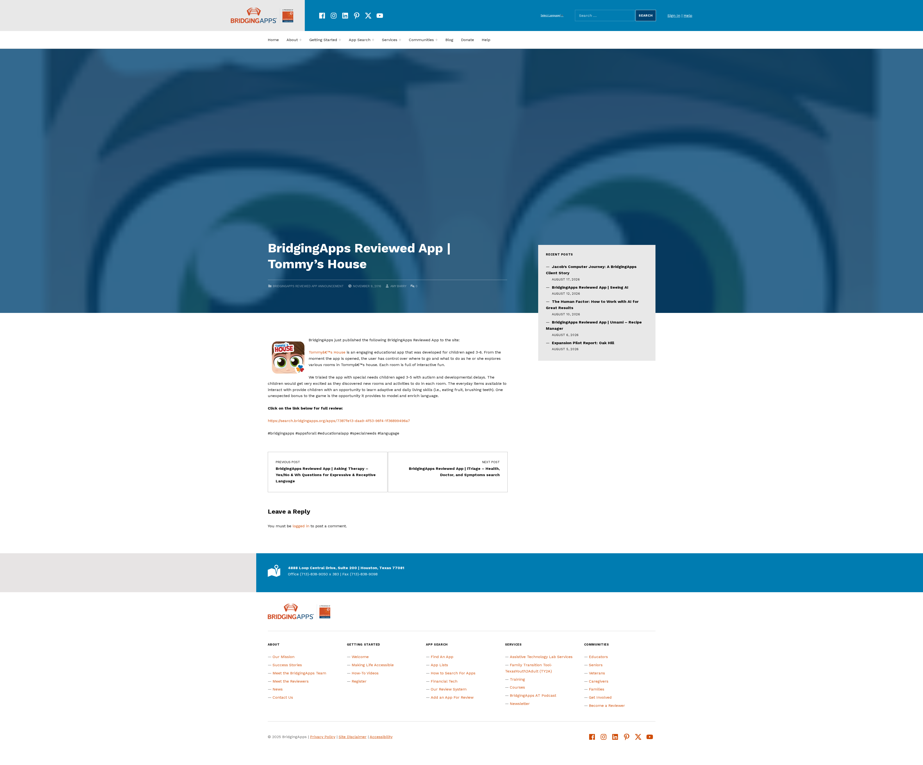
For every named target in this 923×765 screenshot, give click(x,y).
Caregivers (598, 681)
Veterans (597, 673)
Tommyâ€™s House (327, 352)
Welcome (360, 656)
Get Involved (600, 697)
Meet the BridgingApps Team (299, 673)
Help (688, 15)
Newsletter (520, 703)
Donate (467, 39)
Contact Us (283, 697)
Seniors (596, 665)
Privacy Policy (322, 736)
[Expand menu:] (300, 40)
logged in (301, 526)
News (278, 689)
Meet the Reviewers (291, 681)
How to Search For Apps (453, 673)
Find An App (442, 656)
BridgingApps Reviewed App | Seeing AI (590, 287)
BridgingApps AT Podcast (533, 695)
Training (517, 679)
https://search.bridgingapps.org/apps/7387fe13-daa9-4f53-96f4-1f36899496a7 (339, 420)
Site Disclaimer (353, 736)
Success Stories (287, 665)
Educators (598, 656)
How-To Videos (365, 673)
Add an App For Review (452, 697)
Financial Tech (444, 681)
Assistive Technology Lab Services (541, 656)
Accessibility (381, 736)
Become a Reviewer (607, 705)
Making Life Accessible (373, 665)
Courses (517, 687)
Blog (449, 39)
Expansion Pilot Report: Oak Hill (583, 343)
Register (359, 681)
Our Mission (283, 656)
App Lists (439, 665)
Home (273, 39)
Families (596, 689)
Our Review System (449, 689)
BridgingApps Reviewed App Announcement (308, 286)
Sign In (673, 15)
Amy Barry (398, 286)
